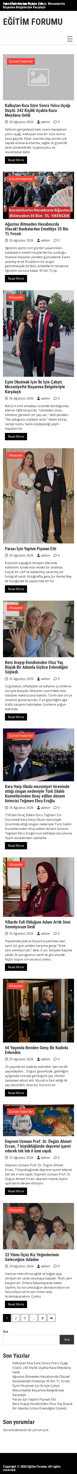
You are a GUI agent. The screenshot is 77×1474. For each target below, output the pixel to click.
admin (45, 122)
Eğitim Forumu (33, 21)
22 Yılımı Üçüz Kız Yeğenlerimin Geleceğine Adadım (32, 1257)
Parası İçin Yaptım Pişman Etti (30, 548)
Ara (5, 1331)
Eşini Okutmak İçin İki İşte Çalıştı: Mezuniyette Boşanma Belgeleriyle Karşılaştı (34, 5)
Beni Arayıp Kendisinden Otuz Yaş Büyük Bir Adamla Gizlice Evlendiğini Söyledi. (36, 667)
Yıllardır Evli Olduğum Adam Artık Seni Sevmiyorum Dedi (37, 924)
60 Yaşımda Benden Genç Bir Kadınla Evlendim (36, 1050)
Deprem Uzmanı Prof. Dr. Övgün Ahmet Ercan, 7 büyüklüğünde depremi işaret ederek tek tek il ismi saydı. (38, 1146)
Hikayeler (16, 297)
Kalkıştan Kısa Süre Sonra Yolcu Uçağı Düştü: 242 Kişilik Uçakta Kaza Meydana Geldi (37, 110)
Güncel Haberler (21, 61)
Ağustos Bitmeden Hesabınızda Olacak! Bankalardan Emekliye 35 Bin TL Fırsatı (36, 229)
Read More (16, 160)
